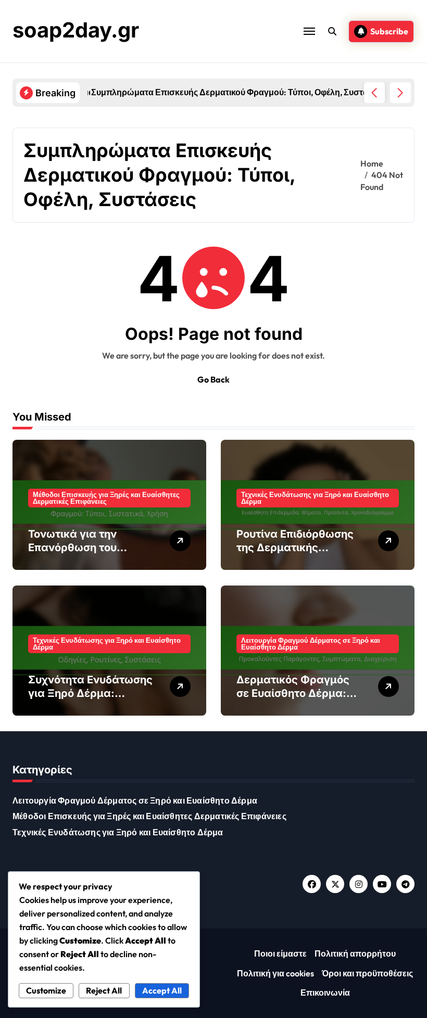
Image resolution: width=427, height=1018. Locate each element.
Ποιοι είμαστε (280, 953)
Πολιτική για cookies (275, 973)
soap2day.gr (75, 30)
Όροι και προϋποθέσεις (367, 973)
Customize (46, 990)
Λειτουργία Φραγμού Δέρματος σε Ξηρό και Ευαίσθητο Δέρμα (310, 643)
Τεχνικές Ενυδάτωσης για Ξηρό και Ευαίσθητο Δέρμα (315, 497)
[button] (400, 92)
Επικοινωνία (325, 992)
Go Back (213, 379)
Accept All (162, 990)
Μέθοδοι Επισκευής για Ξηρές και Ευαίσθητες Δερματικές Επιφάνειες (106, 497)
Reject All (104, 990)
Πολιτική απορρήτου (355, 953)
